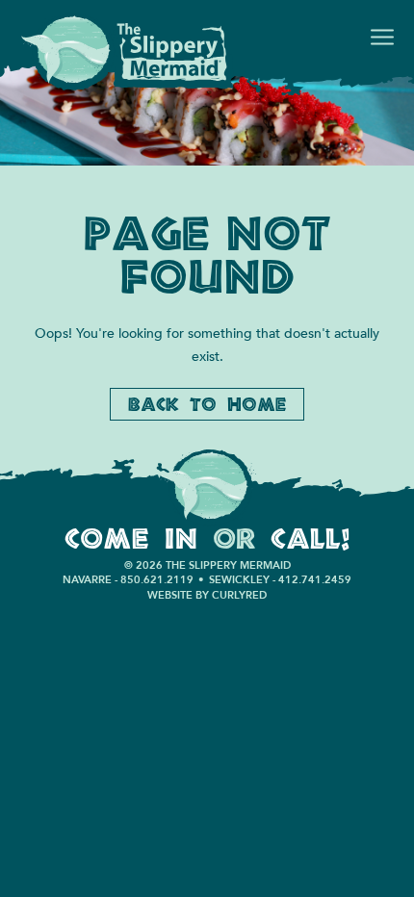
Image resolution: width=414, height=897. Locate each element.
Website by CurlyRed (207, 595)
